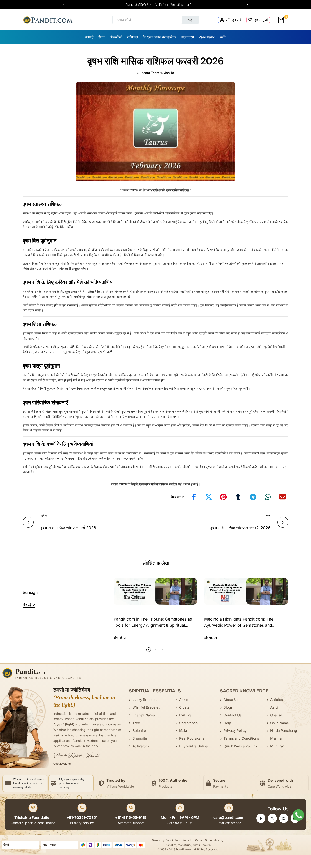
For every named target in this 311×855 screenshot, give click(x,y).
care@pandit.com (229, 817)
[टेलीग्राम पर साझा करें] (253, 497)
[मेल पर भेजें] (282, 497)
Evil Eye (185, 715)
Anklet (184, 699)
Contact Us (233, 715)
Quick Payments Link (240, 746)
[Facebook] (260, 818)
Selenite (139, 730)
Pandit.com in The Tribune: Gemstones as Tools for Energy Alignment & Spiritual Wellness (153, 625)
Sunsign (30, 592)
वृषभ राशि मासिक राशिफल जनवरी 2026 (240, 527)
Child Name (279, 723)
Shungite (140, 738)
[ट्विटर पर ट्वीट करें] (208, 497)
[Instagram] (283, 818)
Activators (141, 746)
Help (227, 723)
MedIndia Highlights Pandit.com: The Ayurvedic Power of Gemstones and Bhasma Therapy (238, 625)
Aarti (274, 707)
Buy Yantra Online (193, 746)
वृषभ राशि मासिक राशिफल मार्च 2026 (68, 527)
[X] (272, 818)
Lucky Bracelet (145, 699)
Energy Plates (144, 715)
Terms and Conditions (241, 738)
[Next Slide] (245, 4)
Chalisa (276, 715)
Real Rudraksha (191, 738)
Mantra (276, 738)
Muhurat (277, 746)
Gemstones (188, 723)
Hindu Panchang (283, 730)
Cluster (185, 707)
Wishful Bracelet (146, 707)
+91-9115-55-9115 (130, 817)
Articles (276, 699)
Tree (136, 723)
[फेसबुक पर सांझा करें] (193, 497)
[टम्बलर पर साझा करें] (238, 497)
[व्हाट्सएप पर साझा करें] (267, 497)
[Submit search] (190, 20)
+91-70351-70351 (81, 817)
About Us (231, 699)
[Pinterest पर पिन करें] (223, 497)
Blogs (228, 707)
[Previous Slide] (66, 4)
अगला (268, 515)
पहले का (44, 515)
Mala (183, 730)
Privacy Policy (235, 730)
